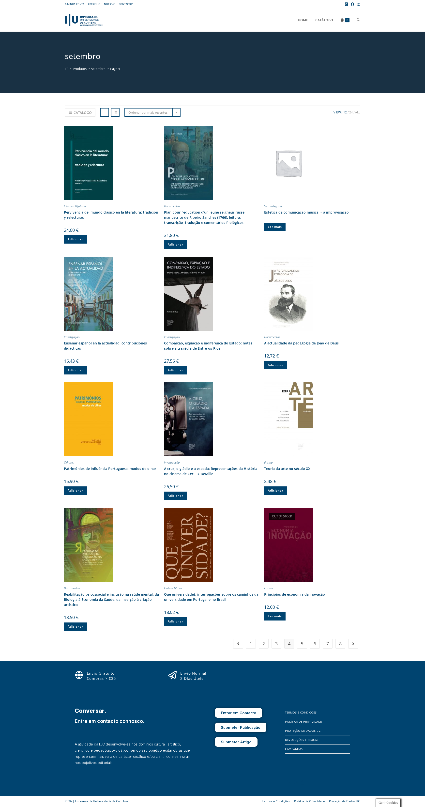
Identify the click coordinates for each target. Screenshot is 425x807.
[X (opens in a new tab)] (346, 4)
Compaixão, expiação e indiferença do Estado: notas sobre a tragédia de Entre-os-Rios (208, 346)
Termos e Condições (301, 712)
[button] (156, 130)
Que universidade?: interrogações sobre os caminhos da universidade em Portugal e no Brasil (211, 597)
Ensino (268, 462)
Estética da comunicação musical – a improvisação (306, 212)
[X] (302, 782)
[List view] (115, 112)
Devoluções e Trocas (302, 740)
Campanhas (294, 749)
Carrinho (94, 4)
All (357, 112)
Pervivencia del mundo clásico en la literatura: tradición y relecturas (111, 215)
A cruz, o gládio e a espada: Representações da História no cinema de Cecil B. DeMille (210, 471)
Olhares (69, 462)
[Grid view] (104, 112)
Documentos (172, 206)
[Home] (66, 68)
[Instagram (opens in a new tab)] (358, 4)
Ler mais (275, 227)
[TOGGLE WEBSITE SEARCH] (358, 20)
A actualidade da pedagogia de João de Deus (301, 343)
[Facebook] (289, 782)
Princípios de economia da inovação (294, 594)
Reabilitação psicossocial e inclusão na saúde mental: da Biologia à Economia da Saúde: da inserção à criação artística (111, 599)
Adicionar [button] (75, 239)
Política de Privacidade (303, 721)
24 (351, 112)
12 (345, 112)
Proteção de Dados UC (302, 730)
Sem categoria (273, 206)
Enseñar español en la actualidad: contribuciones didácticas (105, 346)
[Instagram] (296, 782)
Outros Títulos (173, 588)
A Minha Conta (74, 4)
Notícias (109, 4)
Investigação (72, 337)
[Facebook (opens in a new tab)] (352, 4)
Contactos (126, 4)
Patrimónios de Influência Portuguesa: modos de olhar (110, 468)
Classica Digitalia (75, 206)
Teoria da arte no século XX (287, 468)
